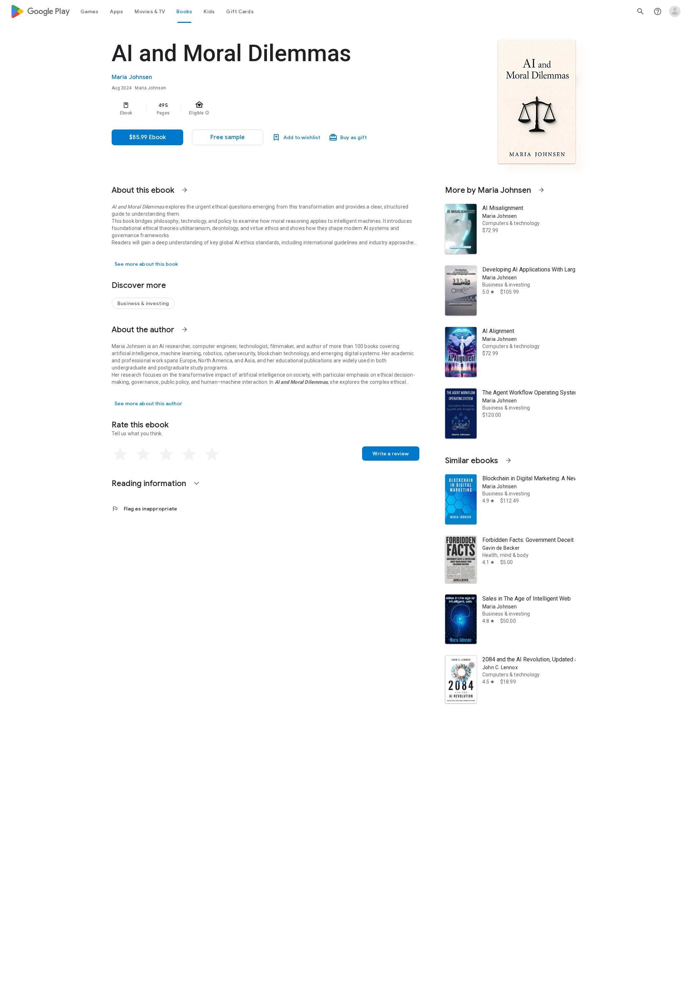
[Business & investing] (143, 303)
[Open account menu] (674, 11)
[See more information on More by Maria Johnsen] (541, 190)
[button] (227, 137)
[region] (255, 109)
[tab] (89, 11)
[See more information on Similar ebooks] (508, 460)
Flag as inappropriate (144, 508)
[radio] (120, 454)
